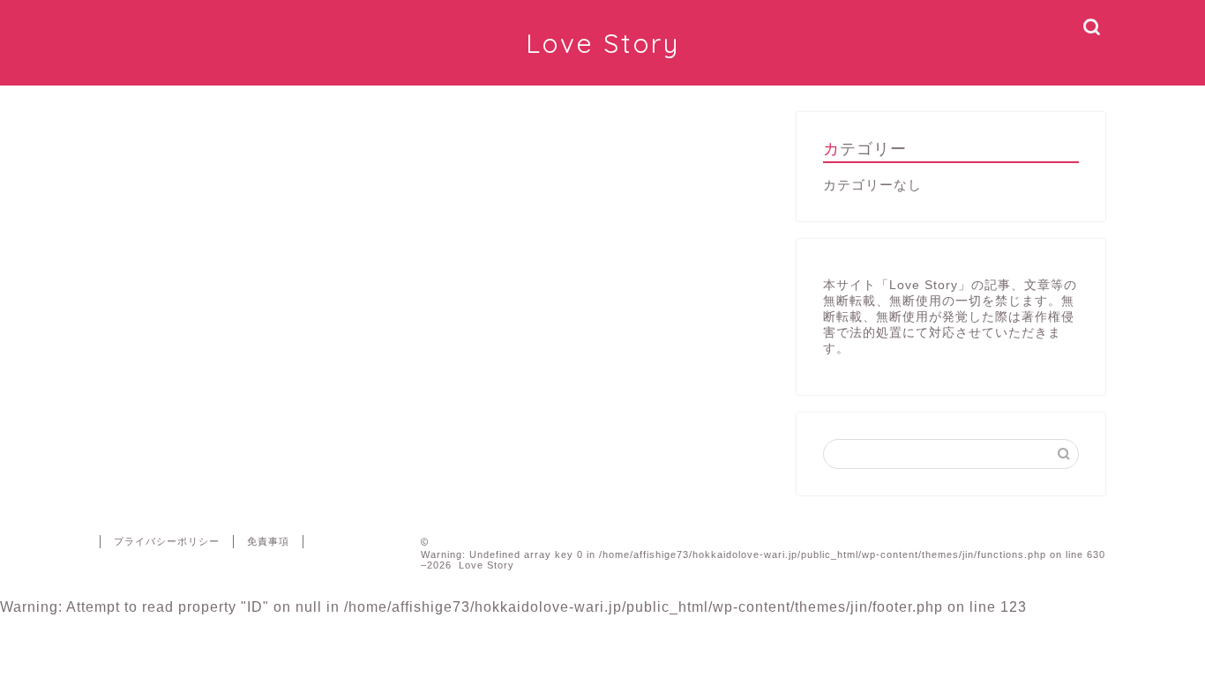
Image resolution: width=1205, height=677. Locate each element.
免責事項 (268, 541)
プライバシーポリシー (167, 541)
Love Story (603, 42)
